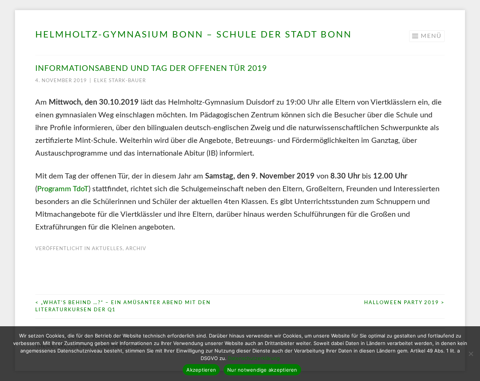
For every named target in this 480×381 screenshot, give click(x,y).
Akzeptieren (201, 370)
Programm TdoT (62, 189)
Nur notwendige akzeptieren (262, 370)
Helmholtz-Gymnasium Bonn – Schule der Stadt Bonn (193, 34)
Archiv (136, 248)
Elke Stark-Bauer (120, 80)
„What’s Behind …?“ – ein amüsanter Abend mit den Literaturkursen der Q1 (123, 306)
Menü (431, 36)
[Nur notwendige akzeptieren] (470, 353)
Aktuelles (107, 248)
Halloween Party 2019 (404, 302)
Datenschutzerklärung (254, 358)
